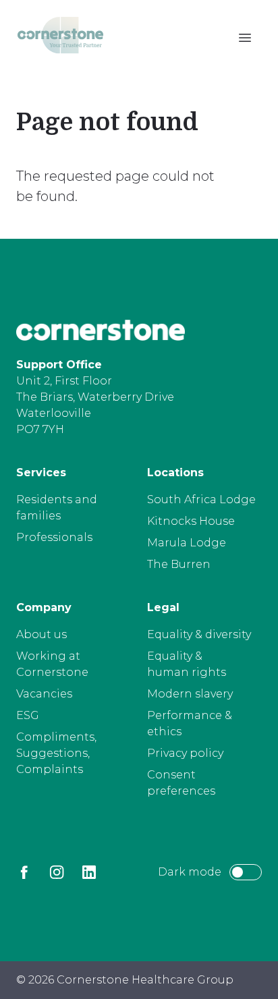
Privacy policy (185, 753)
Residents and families (56, 507)
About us (41, 634)
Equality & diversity (199, 634)
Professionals (54, 537)
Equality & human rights (186, 664)
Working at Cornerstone (52, 664)
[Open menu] (245, 38)
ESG (27, 715)
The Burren (179, 564)
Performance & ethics (189, 723)
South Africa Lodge (201, 499)
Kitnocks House (191, 521)
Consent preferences (181, 782)
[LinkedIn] (89, 872)
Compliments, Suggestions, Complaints (56, 753)
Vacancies (44, 693)
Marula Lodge (186, 542)
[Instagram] (57, 872)
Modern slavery (190, 693)
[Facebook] (24, 872)
